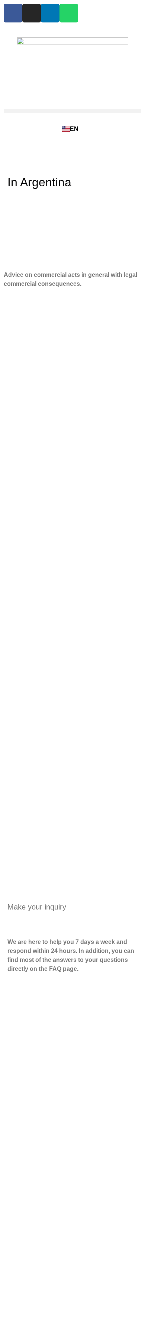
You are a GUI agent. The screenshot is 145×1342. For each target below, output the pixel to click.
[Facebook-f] (13, 13)
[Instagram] (31, 13)
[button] (72, 111)
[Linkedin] (50, 13)
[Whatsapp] (68, 13)
